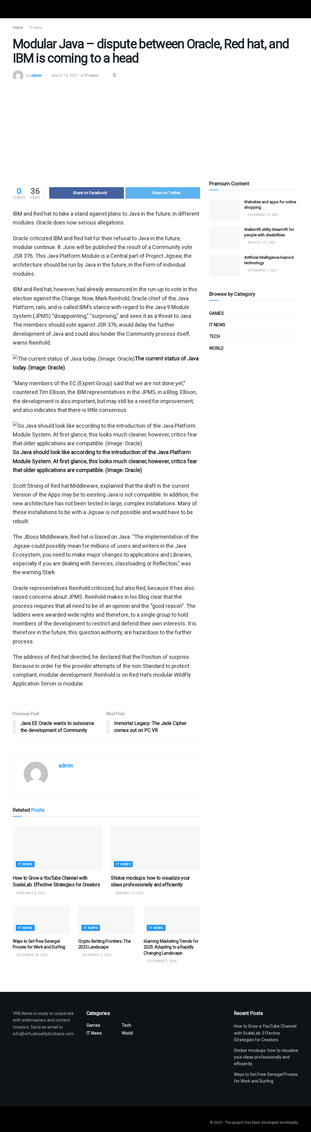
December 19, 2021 (263, 215)
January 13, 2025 (129, 893)
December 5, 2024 (161, 961)
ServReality (288, 1122)
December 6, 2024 (96, 955)
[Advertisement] (155, 126)
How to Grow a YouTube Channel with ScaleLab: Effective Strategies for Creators (265, 1033)
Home (18, 27)
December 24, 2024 (31, 955)
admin (36, 75)
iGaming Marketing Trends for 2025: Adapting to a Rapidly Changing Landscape (171, 947)
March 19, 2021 (65, 75)
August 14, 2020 (261, 242)
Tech (214, 336)
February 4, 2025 (30, 893)
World (216, 348)
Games (216, 313)
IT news (35, 27)
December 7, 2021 (262, 270)
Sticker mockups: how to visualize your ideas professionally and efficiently (266, 1057)
